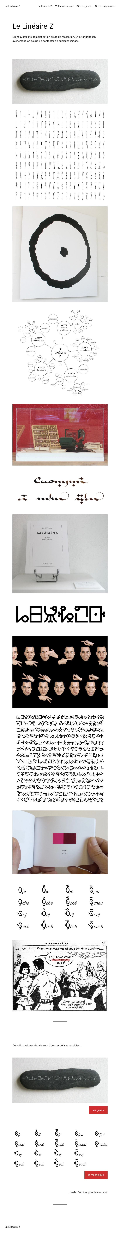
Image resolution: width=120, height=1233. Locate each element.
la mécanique (96, 1174)
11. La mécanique (64, 6)
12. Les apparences (105, 6)
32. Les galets (84, 6)
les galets (98, 1110)
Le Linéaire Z (12, 6)
